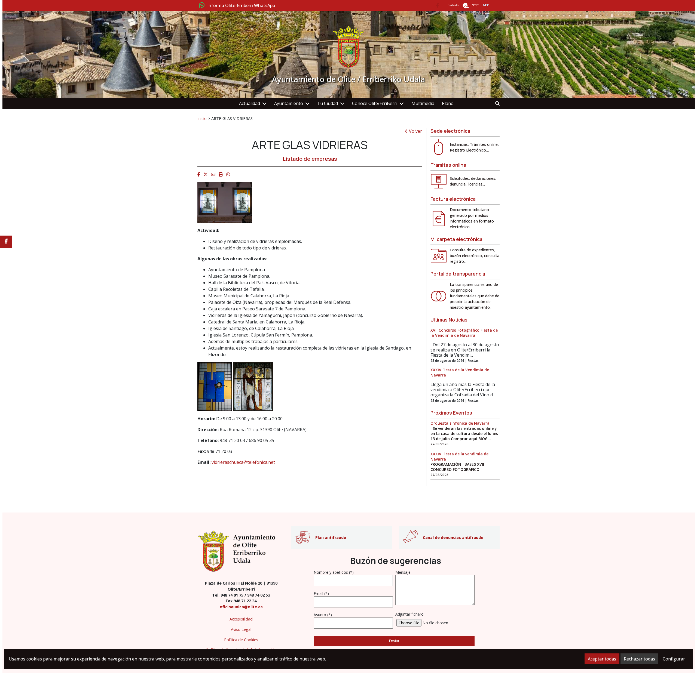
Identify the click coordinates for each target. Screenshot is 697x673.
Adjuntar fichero (409, 614)
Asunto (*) (323, 614)
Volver (415, 131)
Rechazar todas (639, 659)
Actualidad (249, 103)
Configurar (674, 659)
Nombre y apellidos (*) (334, 572)
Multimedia (422, 103)
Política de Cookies (241, 639)
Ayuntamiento (288, 103)
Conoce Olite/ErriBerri (374, 103)
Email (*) (321, 593)
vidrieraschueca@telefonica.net (243, 462)
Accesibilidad (241, 619)
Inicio (202, 118)
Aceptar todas (602, 659)
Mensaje (403, 572)
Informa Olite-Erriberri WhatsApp (241, 6)
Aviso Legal (241, 629)
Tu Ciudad (327, 103)
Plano (448, 103)
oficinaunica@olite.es (241, 606)
